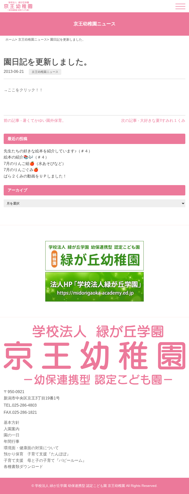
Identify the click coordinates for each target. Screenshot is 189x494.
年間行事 (11, 441)
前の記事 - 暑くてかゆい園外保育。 (35, 120)
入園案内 (11, 429)
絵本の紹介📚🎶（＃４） (26, 157)
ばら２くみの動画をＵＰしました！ (35, 176)
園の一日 (11, 435)
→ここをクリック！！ (23, 90)
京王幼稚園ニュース (45, 72)
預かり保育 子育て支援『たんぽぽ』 (37, 454)
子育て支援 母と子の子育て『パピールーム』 (45, 460)
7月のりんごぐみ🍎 (21, 170)
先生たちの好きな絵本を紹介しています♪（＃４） (48, 151)
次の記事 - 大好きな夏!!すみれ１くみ (153, 120)
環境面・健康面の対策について (31, 448)
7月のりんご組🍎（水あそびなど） (35, 163)
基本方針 (11, 422)
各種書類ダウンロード (23, 466)
